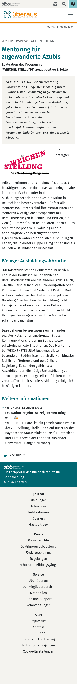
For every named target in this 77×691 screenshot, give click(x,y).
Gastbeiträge (38, 525)
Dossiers (38, 518)
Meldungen (66, 26)
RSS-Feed (38, 633)
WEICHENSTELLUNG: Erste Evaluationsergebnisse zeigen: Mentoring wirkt (35, 413)
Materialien (38, 593)
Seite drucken (17, 455)
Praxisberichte (38, 540)
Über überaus (38, 581)
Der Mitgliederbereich (39, 587)
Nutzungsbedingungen (38, 645)
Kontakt (38, 627)
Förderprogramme (38, 553)
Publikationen (38, 512)
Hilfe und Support (38, 599)
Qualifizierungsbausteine (38, 546)
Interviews (38, 506)
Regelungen (38, 559)
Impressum (38, 621)
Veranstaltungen (39, 605)
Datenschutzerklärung (38, 639)
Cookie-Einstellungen (38, 651)
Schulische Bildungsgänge (38, 565)
